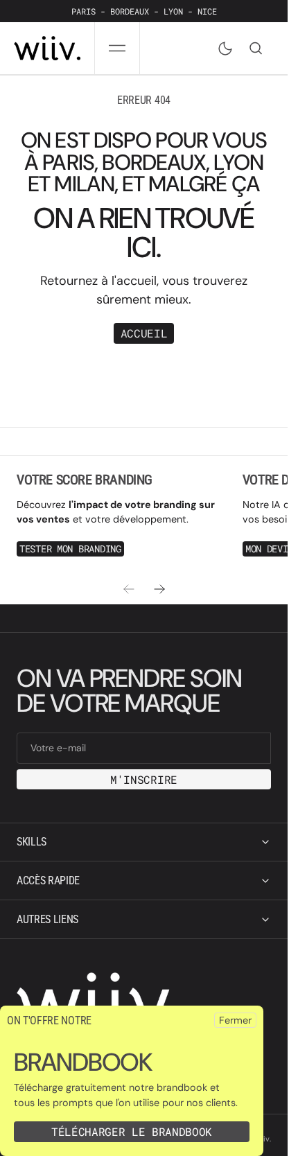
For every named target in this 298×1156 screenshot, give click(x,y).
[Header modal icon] (117, 48)
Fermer (235, 1020)
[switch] (222, 45)
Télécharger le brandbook (131, 1131)
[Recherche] (255, 48)
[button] (117, 48)
